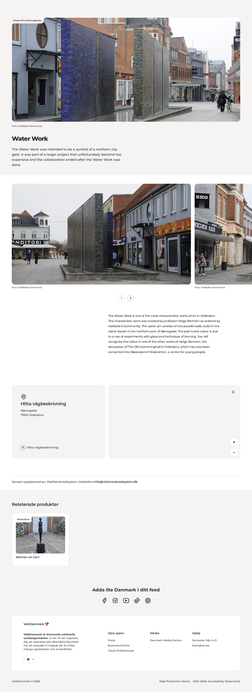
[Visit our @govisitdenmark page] (137, 600)
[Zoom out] (233, 452)
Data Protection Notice (174, 681)
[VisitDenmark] (36, 624)
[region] (174, 422)
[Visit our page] (115, 600)
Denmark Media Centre (166, 640)
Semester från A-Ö (204, 640)
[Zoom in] (233, 442)
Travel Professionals (121, 650)
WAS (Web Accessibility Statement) (216, 681)
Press (111, 640)
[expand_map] (233, 392)
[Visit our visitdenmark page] (126, 600)
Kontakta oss (200, 645)
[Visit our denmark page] (104, 600)
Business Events (119, 645)
